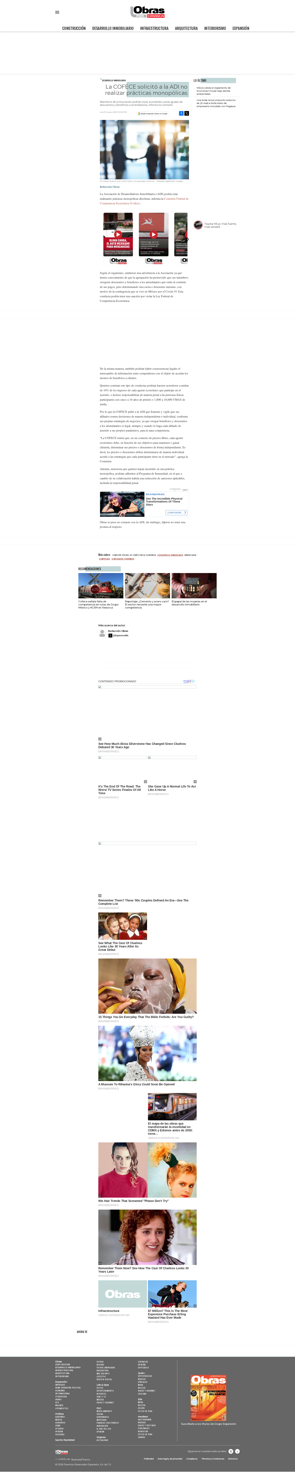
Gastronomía (144, 1419)
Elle (140, 1399)
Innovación (102, 1425)
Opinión (59, 1431)
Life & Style (103, 1385)
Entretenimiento (105, 1390)
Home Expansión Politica (68, 1387)
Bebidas (142, 1422)
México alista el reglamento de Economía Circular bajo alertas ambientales (214, 91)
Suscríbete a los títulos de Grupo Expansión (208, 1423)
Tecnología (61, 1396)
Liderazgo (143, 1361)
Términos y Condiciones (212, 1459)
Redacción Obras (118, 630)
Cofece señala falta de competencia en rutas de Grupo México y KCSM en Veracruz (98, 604)
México (58, 1419)
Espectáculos (145, 1376)
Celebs (141, 1408)
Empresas (60, 1384)
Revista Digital (104, 1379)
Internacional (62, 1393)
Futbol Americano (106, 1367)
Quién (141, 1373)
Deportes (101, 1393)
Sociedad (60, 1434)
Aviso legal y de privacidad (170, 1459)
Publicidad (149, 1459)
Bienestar (143, 1431)
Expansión (240, 28)
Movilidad (102, 1419)
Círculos (142, 1382)
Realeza (142, 1379)
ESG (57, 1402)
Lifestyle (101, 1376)
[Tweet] (186, 113)
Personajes (144, 1428)
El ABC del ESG (104, 1428)
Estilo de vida (145, 1411)
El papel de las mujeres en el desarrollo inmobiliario (189, 603)
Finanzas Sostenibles (108, 1422)
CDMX (58, 1425)
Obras (58, 1361)
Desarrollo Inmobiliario (113, 28)
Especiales (143, 1367)
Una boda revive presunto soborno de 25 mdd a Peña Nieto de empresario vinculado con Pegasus (216, 103)
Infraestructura (154, 28)
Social (100, 1414)
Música (100, 1399)
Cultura (142, 1393)
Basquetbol (103, 1370)
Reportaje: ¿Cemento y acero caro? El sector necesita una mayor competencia (147, 604)
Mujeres (59, 1405)
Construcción (74, 28)
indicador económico (123, 559)
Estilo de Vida (145, 1434)
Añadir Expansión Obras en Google (154, 114)
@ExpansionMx (120, 635)
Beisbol (100, 1364)
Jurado (141, 1437)
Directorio (233, 1459)
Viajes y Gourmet (105, 1402)
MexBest (143, 1416)
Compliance (191, 1459)
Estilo (100, 1387)
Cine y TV (101, 1396)
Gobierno (60, 1416)
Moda (140, 1385)
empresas (105, 559)
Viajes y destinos (147, 1425)
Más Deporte (103, 1373)
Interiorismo (215, 28)
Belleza (142, 1387)
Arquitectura (186, 28)
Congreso (60, 1422)
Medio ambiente (104, 1411)
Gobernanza (103, 1417)
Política (59, 1414)
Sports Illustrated (65, 1440)
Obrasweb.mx (237, 1451)
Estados (59, 1428)
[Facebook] (181, 113)
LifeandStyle (61, 1408)
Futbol (100, 1361)
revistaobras (230, 1451)
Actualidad (102, 1440)
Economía (60, 1390)
